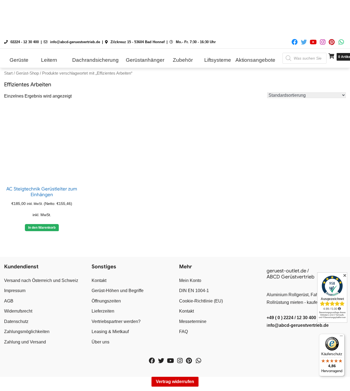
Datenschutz (16, 321)
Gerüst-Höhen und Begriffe (118, 290)
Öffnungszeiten (106, 301)
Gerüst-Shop (27, 73)
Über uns (100, 342)
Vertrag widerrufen (175, 381)
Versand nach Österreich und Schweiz (41, 280)
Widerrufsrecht (18, 311)
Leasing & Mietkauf (110, 331)
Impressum (14, 290)
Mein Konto (190, 280)
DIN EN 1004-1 (194, 290)
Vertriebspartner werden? (116, 321)
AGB (8, 301)
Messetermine (192, 321)
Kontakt (99, 280)
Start (8, 73)
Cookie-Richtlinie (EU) (201, 301)
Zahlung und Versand (25, 342)
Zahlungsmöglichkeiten (26, 331)
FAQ (183, 331)
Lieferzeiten (103, 311)
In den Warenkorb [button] (42, 228)
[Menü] (341, 337)
